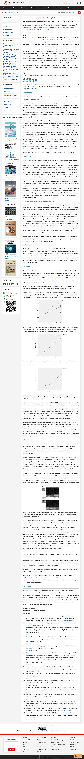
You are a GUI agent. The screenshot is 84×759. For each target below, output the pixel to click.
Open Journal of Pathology (12, 237)
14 (58, 532)
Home (5, 8)
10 (51, 464)
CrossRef (65, 620)
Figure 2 (66, 288)
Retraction (72, 746)
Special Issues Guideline (10, 95)
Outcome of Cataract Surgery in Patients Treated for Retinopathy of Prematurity (11, 45)
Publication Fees (9, 32)
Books (33, 8)
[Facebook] (8, 283)
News (42, 8)
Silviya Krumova (27, 25)
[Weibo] (17, 283)
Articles (14, 8)
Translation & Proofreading (58, 744)
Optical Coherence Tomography (48, 75)
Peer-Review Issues (42, 746)
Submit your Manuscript (47, 757)
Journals (24, 8)
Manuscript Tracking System (58, 740)
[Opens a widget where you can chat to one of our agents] (77, 756)
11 (69, 482)
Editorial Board (8, 29)
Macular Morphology (33, 75)
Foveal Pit (25, 75)
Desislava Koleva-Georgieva (52, 25)
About (50, 8)
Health (6, 120)
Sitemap (25, 746)
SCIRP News (60, 757)
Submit (69, 8)
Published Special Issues (10, 91)
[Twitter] (4, 283)
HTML (46, 32)
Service (53, 737)
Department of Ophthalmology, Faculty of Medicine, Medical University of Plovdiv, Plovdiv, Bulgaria (48, 27)
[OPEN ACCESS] (64, 2)
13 (58, 527)
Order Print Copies (55, 742)
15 (53, 534)
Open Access (73, 740)
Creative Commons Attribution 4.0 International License (54, 730)
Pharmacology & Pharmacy (12, 159)
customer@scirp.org (11, 293)
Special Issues (41, 751)
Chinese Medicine (9, 219)
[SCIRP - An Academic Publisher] (13, 2)
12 (27, 522)
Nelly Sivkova (72, 25)
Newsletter (6, 101)
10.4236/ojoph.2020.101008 (32, 32)
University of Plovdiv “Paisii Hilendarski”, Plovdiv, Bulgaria (38, 29)
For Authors (40, 744)
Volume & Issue (55, 749)
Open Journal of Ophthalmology (31, 18)
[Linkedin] (12, 283)
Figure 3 (71, 288)
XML (50, 32)
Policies (72, 737)
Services (59, 8)
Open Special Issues (9, 88)
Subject (25, 742)
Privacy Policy (73, 749)
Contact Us (6, 107)
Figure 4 (29, 451)
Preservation (73, 744)
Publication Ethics (74, 742)
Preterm (59, 75)
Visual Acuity (65, 75)
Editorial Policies (41, 742)
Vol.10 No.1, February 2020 (48, 18)
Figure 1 (57, 286)
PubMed (71, 620)
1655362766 (9, 299)
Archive (6, 26)
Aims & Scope (8, 21)
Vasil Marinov (64, 25)
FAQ (5, 110)
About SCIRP (41, 737)
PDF (42, 32)
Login (77, 3)
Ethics (38, 740)
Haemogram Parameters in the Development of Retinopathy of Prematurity (11, 51)
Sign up (35, 757)
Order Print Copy (8, 104)
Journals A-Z (26, 740)
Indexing (7, 35)
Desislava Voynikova (39, 25)
